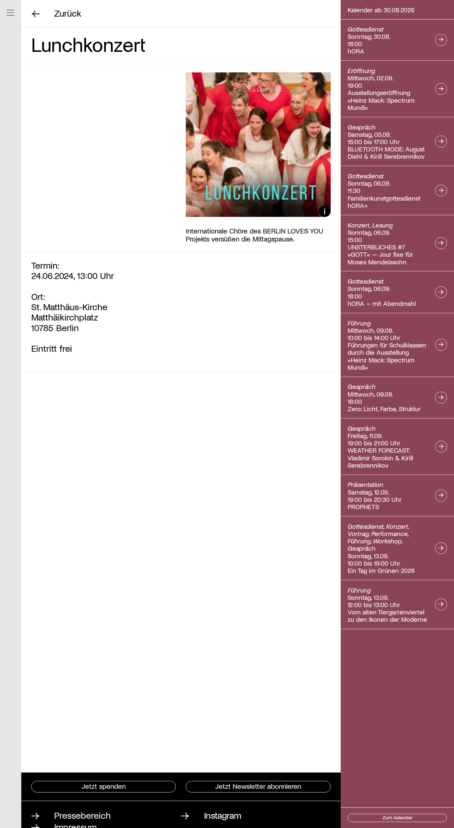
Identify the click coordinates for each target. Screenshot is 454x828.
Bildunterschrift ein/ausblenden (325, 211)
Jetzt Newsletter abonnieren (258, 786)
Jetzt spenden (104, 786)
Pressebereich (82, 814)
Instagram (222, 814)
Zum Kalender (397, 817)
